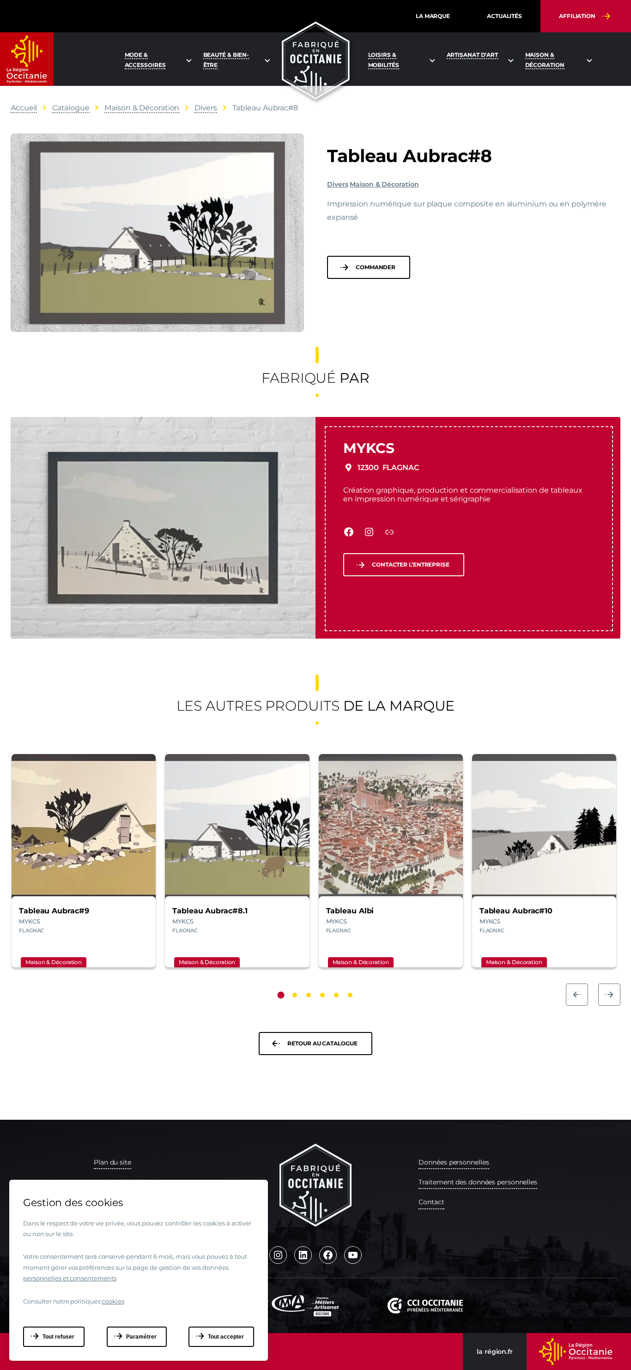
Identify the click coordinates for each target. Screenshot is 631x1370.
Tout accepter (226, 1337)
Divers (337, 184)
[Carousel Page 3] (308, 995)
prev (577, 995)
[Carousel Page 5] (336, 995)
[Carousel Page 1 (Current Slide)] (281, 995)
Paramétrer (141, 1337)
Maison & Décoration (384, 184)
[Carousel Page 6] (350, 995)
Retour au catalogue (322, 1043)
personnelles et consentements (69, 1278)
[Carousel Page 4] (322, 995)
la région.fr (495, 1351)
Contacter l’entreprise (410, 564)
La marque (433, 15)
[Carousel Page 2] (294, 995)
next (609, 995)
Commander (375, 267)
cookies (113, 1301)
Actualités (504, 15)
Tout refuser (58, 1337)
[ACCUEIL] (316, 61)
